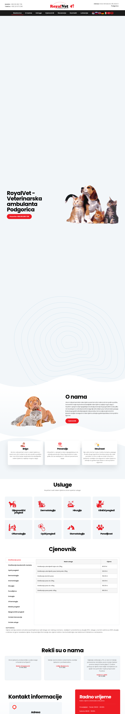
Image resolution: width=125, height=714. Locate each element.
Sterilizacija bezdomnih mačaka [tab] (20, 565)
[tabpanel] (76, 576)
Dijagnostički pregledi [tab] (16, 612)
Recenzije (62, 13)
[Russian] (96, 13)
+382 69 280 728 (16, 4)
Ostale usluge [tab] (13, 622)
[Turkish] (108, 13)
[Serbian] (93, 13)
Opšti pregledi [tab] (13, 570)
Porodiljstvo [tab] (12, 591)
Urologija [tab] (11, 596)
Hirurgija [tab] (11, 586)
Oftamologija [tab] (13, 601)
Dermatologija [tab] (13, 575)
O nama (28, 13)
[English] (99, 13)
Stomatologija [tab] (13, 581)
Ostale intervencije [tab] (15, 617)
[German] (102, 13)
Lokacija (84, 13)
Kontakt (73, 13)
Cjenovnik (49, 13)
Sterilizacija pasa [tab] (14, 560)
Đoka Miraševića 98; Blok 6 (109, 4)
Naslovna (17, 13)
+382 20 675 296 (17, 6)
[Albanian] (112, 13)
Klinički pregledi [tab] (14, 607)
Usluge (39, 13)
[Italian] (105, 13)
